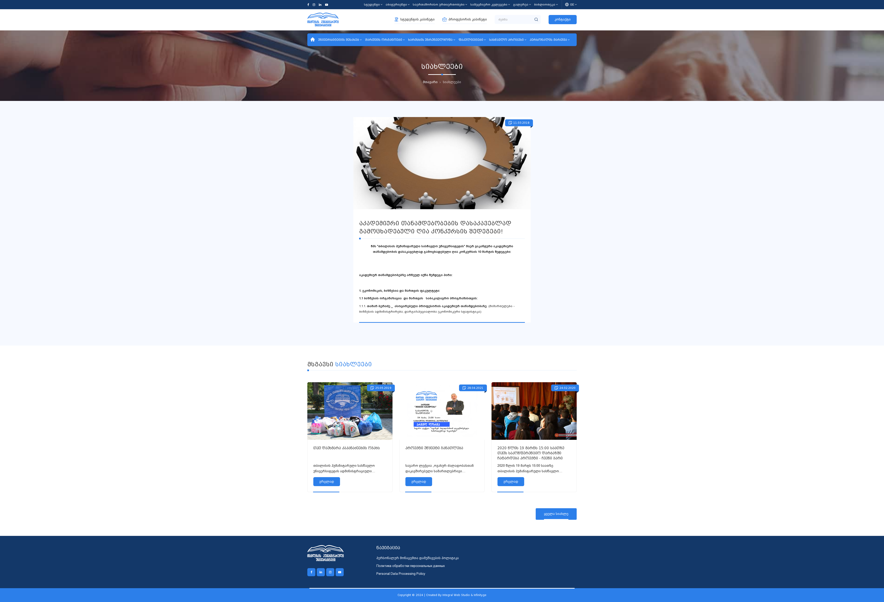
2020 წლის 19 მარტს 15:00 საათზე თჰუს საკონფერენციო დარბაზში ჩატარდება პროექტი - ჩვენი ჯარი (530, 453)
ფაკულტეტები (471, 40)
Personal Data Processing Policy (400, 574)
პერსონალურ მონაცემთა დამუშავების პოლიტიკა (417, 558)
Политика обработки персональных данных (410, 566)
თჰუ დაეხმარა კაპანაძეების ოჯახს (346, 448)
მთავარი (430, 82)
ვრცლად (326, 481)
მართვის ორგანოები (383, 40)
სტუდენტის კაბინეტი (417, 19)
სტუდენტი (372, 4)
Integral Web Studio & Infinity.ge (464, 595)
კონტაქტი (563, 19)
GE (572, 4)
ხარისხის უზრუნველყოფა (430, 40)
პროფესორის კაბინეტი (467, 19)
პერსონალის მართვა (548, 40)
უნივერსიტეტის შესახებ (338, 40)
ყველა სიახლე (556, 514)
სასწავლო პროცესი (506, 40)
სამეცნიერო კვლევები (488, 4)
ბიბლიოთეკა (544, 4)
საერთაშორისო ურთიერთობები (439, 4)
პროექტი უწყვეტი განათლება (434, 448)
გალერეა (520, 4)
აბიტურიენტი (396, 4)
